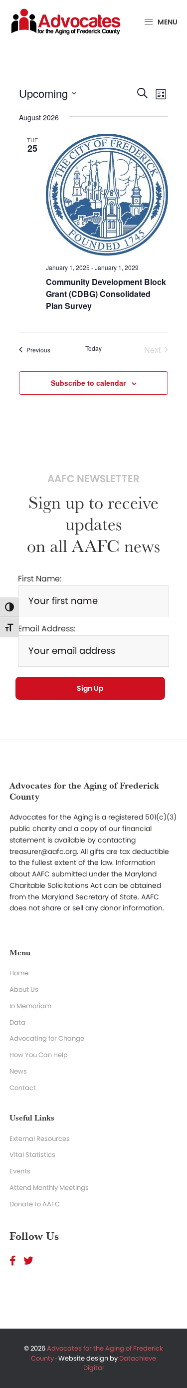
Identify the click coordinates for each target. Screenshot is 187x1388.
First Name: (39, 578)
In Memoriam (30, 1006)
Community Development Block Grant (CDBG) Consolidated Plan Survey (106, 293)
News (18, 1071)
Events (19, 1171)
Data (17, 1022)
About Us (23, 989)
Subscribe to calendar (88, 383)
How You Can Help (38, 1055)
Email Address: (46, 628)
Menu (167, 22)
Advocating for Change (46, 1038)
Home (18, 973)
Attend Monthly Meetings (49, 1187)
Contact (22, 1088)
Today (93, 348)
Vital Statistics (32, 1154)
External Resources (39, 1138)
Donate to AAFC (34, 1204)
